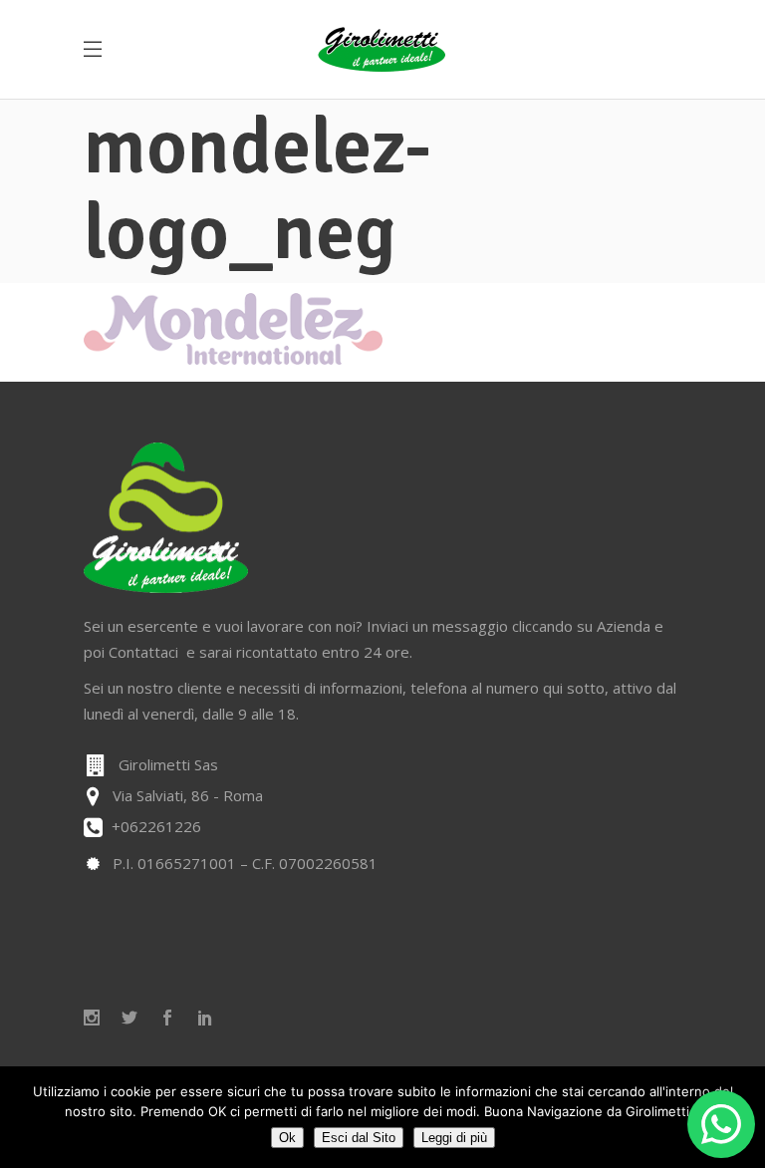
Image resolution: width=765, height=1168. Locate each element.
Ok (287, 1137)
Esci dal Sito (358, 1137)
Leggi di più (454, 1137)
